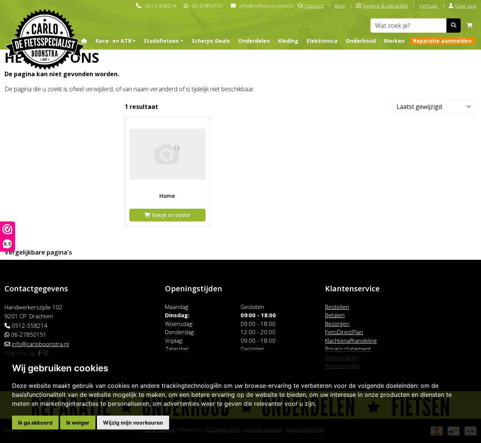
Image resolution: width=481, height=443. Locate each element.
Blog (339, 5)
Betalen (335, 315)
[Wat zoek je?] (453, 25)
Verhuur (428, 5)
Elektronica (322, 40)
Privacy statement (348, 349)
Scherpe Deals (211, 40)
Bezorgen (337, 323)
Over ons (465, 5)
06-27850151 (207, 5)
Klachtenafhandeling (351, 340)
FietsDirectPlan (344, 332)
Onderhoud (361, 40)
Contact (314, 5)
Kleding (288, 40)
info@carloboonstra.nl (266, 5)
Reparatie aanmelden (442, 40)
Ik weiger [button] (77, 422)
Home (167, 195)
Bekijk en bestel (170, 214)
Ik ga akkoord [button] (35, 422)
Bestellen (337, 306)
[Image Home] (167, 154)
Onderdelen (254, 40)
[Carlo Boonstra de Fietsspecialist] (45, 27)
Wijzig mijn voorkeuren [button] (133, 422)
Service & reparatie (385, 5)
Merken (394, 40)
